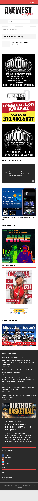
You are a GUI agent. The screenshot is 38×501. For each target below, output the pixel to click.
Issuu (6, 460)
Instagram (8, 457)
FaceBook (8, 455)
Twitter (7, 462)
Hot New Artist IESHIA (20, 42)
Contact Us (5, 475)
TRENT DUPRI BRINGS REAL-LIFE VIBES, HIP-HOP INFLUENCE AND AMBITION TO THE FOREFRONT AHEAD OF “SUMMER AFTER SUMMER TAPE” (18, 380)
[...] (5, 444)
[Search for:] (19, 21)
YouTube (7, 464)
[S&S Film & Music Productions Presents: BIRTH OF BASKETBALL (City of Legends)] (19, 410)
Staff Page (5, 479)
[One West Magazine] (19, 12)
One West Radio (7, 477)
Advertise (5, 473)
